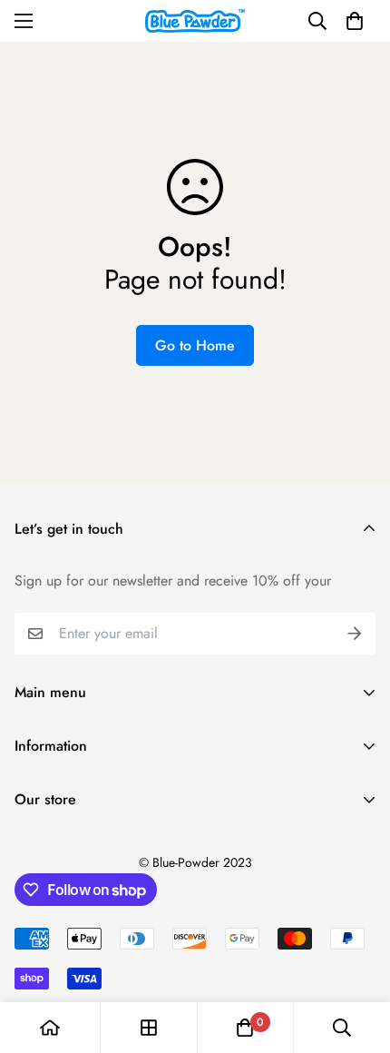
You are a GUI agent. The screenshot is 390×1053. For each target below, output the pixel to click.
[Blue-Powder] (195, 21)
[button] (354, 21)
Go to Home (195, 345)
